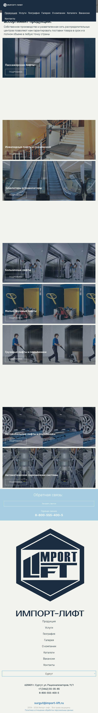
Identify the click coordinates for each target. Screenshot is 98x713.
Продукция (11, 13)
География (34, 13)
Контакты (10, 18)
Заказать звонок (49, 503)
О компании (58, 13)
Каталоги (72, 13)
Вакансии (84, 13)
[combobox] (49, 673)
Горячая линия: (49, 511)
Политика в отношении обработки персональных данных (49, 710)
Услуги (22, 13)
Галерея (45, 13)
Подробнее (16, 71)
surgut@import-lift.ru (49, 703)
